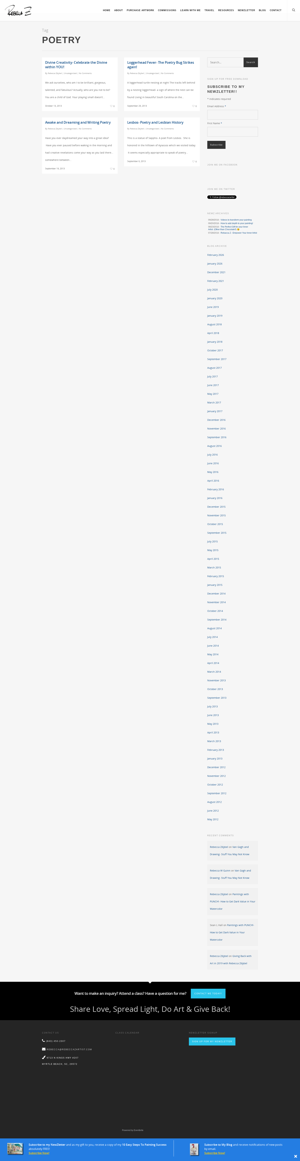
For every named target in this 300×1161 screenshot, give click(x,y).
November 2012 (216, 776)
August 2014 (214, 628)
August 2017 (214, 367)
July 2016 (212, 454)
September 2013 (216, 697)
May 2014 (212, 654)
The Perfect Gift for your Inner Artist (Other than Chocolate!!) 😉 (228, 228)
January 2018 (214, 341)
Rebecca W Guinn (220, 870)
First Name (214, 123)
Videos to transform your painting (236, 220)
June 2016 (213, 463)
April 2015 (213, 558)
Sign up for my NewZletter (212, 1041)
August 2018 (214, 324)
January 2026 (214, 263)
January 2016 (214, 498)
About (118, 10)
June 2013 (213, 715)
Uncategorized (70, 73)
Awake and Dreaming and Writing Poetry (78, 122)
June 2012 (213, 810)
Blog (262, 10)
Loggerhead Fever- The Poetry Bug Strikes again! (160, 64)
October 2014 (215, 611)
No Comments (85, 73)
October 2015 (215, 524)
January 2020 (214, 298)
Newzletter (246, 10)
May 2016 (212, 472)
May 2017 (212, 393)
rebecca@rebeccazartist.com (69, 1049)
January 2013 (214, 758)
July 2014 (212, 637)
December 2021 (216, 272)
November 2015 (216, 515)
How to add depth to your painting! (237, 223)
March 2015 (214, 567)
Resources (226, 10)
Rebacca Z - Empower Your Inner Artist (239, 233)
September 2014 (216, 619)
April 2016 (213, 480)
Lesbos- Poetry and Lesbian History (155, 122)
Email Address (216, 106)
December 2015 (216, 506)
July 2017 (212, 376)
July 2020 (212, 289)
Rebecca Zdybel (55, 73)
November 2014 (216, 602)
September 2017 (216, 359)
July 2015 (212, 541)
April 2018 (213, 333)
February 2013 (215, 749)
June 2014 (213, 645)
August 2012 (214, 802)
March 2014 (214, 671)
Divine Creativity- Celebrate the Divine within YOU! (76, 64)
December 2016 (216, 420)
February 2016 (215, 489)
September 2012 (216, 793)
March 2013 (214, 741)
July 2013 (212, 706)
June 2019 (213, 307)
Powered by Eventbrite (132, 1130)
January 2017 (214, 411)
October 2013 (215, 689)
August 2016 (214, 446)
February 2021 (215, 281)
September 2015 (216, 532)
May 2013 (212, 723)
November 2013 (216, 680)
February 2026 (215, 255)
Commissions (167, 10)
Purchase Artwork (140, 10)
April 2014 (213, 663)
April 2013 (213, 732)
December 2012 (216, 767)
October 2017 (215, 350)
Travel (209, 10)
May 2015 (212, 550)
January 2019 (214, 315)
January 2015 (214, 584)
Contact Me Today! (208, 993)
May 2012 (212, 819)
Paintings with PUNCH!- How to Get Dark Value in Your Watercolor (232, 901)
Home (106, 10)
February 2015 (215, 576)
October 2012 (215, 784)
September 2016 (216, 437)
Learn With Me (190, 10)
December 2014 (216, 593)
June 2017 (213, 385)
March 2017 (214, 402)
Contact (276, 10)
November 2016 (216, 428)
